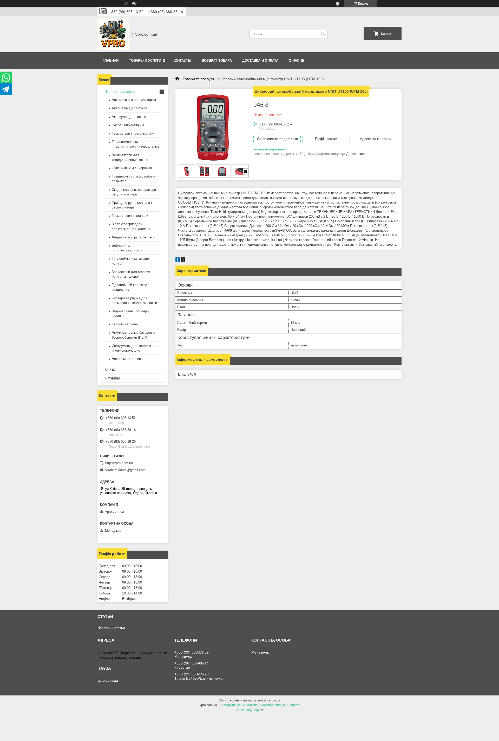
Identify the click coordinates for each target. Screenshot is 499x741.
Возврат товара (217, 60)
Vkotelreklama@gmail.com (125, 470)
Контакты (182, 60)
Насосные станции (126, 359)
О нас (294, 60)
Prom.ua (274, 700)
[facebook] (177, 260)
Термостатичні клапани (130, 216)
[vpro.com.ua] (113, 34)
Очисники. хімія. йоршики (132, 168)
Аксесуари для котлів (129, 117)
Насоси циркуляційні (128, 125)
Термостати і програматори (133, 133)
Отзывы (112, 378)
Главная (111, 60)
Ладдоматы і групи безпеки (133, 237)
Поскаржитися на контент (238, 705)
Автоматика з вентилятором (134, 100)
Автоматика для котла (129, 108)
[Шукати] (322, 34)
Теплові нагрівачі (125, 324)
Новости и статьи (111, 628)
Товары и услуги (145, 60)
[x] (183, 260)
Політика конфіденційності (280, 705)
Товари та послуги (198, 79)
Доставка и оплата (260, 60)
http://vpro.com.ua (119, 463)
